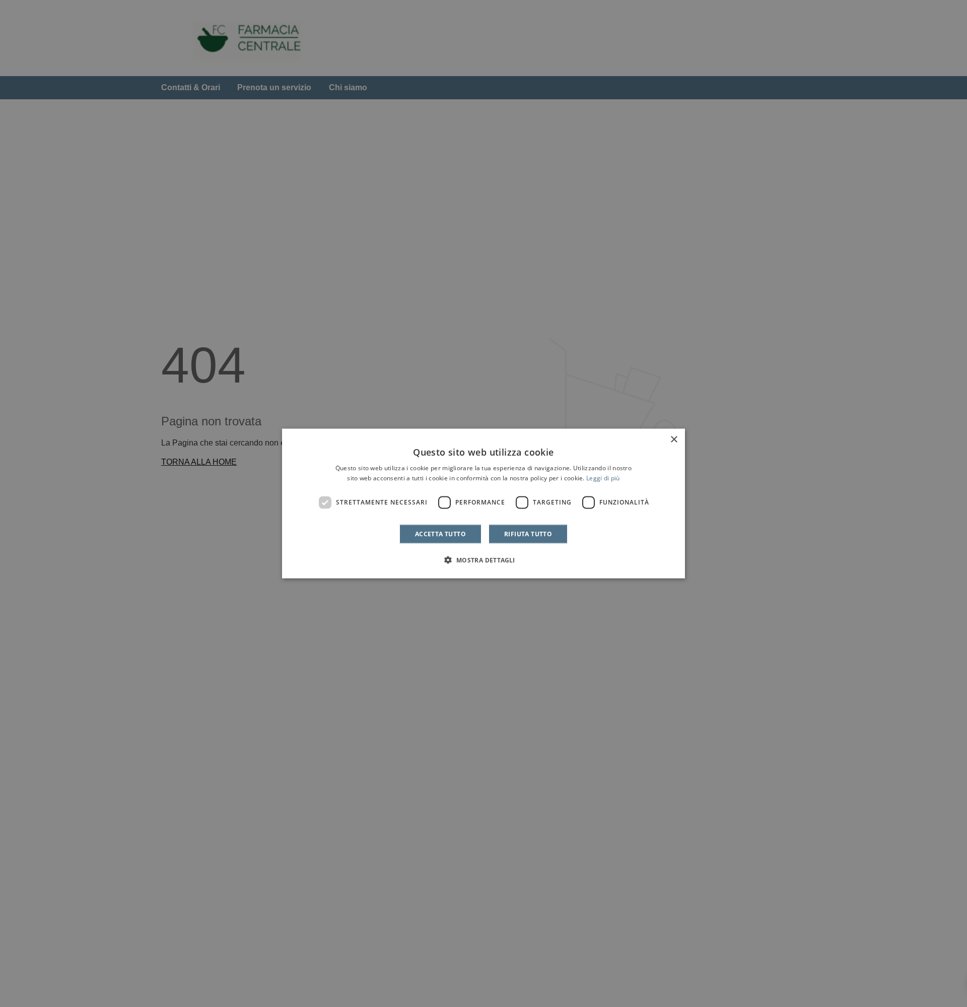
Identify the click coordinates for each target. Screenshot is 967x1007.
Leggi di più (603, 478)
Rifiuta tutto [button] (528, 533)
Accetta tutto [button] (440, 533)
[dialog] (483, 504)
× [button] (673, 440)
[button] (483, 559)
